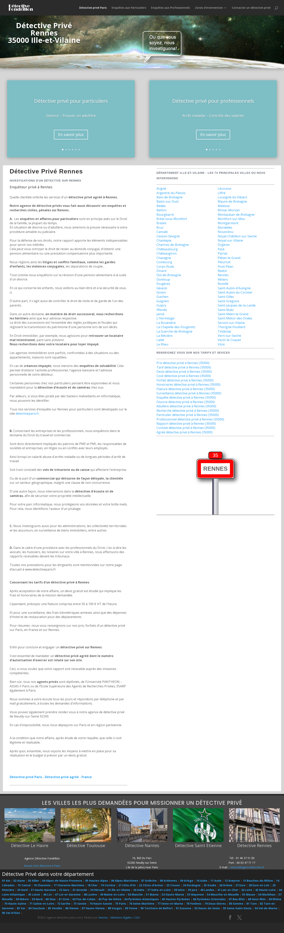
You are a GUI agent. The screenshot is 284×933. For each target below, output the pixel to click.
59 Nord (37, 899)
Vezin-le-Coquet (229, 340)
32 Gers (64, 890)
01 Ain (6, 880)
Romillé (223, 284)
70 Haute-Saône (15, 903)
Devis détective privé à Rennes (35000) (184, 371)
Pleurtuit (224, 262)
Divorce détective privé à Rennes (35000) (185, 402)
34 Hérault (97, 890)
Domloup (163, 279)
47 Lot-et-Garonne (68, 894)
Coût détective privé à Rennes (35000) (183, 376)
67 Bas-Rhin (237, 899)
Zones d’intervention (209, 7)
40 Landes (207, 890)
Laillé (160, 340)
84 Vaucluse (36, 908)
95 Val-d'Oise (11, 913)
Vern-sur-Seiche (229, 336)
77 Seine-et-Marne (170, 903)
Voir (28, 828)
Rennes (223, 275)
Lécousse (224, 188)
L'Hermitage (165, 318)
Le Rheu (162, 344)
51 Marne (152, 894)
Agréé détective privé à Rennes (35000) (184, 432)
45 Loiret (34, 894)
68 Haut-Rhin (257, 899)
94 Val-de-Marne (266, 908)
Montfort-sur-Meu (231, 219)
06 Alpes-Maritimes (124, 880)
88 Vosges (115, 908)
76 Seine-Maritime (141, 903)
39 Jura (192, 890)
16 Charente (42, 885)
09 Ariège (186, 880)
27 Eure (241, 885)
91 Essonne (183, 908)
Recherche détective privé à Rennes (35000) (187, 410)
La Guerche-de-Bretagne (174, 331)
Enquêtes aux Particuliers (129, 7)
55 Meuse (248, 894)
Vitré (221, 344)
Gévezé (161, 288)
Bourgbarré (165, 214)
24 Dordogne (192, 885)
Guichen (162, 297)
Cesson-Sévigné (168, 236)
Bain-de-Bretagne (169, 197)
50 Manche (135, 894)
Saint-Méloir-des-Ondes (235, 318)
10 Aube (201, 880)
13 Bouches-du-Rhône (258, 880)
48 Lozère (90, 894)
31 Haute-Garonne (43, 890)
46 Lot (47, 894)
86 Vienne (72, 908)
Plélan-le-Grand (229, 258)
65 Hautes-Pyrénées (176, 899)
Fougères (163, 284)
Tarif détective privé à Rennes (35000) (183, 367)
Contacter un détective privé (251, 7)
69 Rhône (275, 899)
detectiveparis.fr (27, 413)
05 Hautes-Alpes (96, 880)
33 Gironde (79, 890)
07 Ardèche (149, 880)
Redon (222, 271)
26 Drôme (225, 885)
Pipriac (223, 253)
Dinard (161, 271)
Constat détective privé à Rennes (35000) (185, 428)
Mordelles (225, 227)
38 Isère (179, 890)
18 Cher (92, 885)
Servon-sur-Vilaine (231, 323)
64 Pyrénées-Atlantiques (141, 899)
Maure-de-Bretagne (232, 201)
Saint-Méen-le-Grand (233, 314)
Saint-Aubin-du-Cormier (235, 292)
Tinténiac (224, 331)
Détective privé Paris (93, 7)
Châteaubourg (167, 249)
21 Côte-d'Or (127, 885)
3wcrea (102, 917)
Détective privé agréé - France (68, 777)
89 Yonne (131, 908)
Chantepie (163, 240)
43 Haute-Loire (265, 890)
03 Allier (33, 880)
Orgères (224, 245)
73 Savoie (79, 903)
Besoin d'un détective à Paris (42, 866)
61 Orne (64, 899)
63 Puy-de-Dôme (110, 899)
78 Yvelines (194, 903)
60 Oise (51, 899)
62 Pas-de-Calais (83, 899)
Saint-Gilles (226, 297)
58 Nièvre (22, 899)
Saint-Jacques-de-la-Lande (237, 305)
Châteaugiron (166, 253)
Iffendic (161, 310)
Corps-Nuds (165, 266)
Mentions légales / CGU (125, 917)
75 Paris (120, 903)
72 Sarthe (63, 903)
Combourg (164, 262)
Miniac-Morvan (229, 210)
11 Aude (215, 880)
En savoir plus (71, 134)
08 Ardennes (168, 880)
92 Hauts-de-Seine (207, 908)
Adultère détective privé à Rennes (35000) (186, 406)
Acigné (161, 188)
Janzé (160, 314)
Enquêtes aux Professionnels (170, 7)
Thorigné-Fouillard (231, 327)
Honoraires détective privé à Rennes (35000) (188, 384)
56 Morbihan (266, 894)
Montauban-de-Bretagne (236, 214)
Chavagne (163, 258)
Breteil (161, 223)
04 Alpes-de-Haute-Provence (62, 880)
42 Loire (246, 890)
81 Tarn (251, 903)
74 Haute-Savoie (100, 903)
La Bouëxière (166, 323)
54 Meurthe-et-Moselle (223, 894)
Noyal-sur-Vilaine (230, 240)
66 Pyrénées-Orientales (209, 899)
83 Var (21, 908)
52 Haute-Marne (173, 894)
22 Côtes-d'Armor (151, 885)
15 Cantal (24, 885)
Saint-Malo (226, 310)
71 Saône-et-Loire (41, 903)
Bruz (159, 227)
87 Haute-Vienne (93, 908)
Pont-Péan (225, 266)
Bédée (161, 206)
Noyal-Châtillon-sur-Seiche (237, 236)
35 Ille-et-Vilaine (119, 890)
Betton (161, 210)
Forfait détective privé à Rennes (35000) (184, 380)
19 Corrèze (108, 885)
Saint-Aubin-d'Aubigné (234, 288)
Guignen (162, 301)
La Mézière (164, 336)
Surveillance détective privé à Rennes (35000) (188, 393)
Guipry (161, 305)
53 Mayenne (195, 894)
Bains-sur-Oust (167, 201)
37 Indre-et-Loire (159, 890)
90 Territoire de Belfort (156, 908)
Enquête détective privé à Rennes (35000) (186, 397)
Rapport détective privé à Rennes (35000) (186, 423)
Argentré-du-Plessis (170, 193)
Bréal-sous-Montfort (171, 219)
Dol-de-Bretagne (168, 275)
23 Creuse (173, 885)
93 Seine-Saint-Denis (237, 908)
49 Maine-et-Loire (112, 894)
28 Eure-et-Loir (259, 885)
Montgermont (228, 223)
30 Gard (22, 890)
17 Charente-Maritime (69, 885)
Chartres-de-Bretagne (172, 245)
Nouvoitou (225, 232)
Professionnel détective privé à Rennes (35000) (190, 419)
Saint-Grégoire (228, 301)
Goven (161, 292)
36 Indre (138, 890)
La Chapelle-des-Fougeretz (176, 327)
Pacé (221, 249)
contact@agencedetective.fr (246, 867)
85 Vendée (55, 908)
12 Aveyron (232, 880)
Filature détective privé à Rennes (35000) (185, 389)
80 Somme (236, 903)
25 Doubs (210, 885)
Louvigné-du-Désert (232, 197)
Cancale (162, 232)
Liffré (221, 193)
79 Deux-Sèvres (215, 903)
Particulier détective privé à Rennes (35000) (187, 415)
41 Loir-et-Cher (227, 890)
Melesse (224, 206)
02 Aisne (19, 880)
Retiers (223, 279)
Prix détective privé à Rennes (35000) (182, 363)
